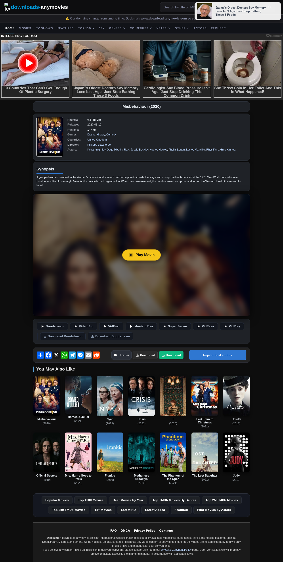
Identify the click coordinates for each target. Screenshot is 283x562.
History (101, 134)
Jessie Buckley (139, 149)
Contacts (166, 530)
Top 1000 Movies (90, 500)
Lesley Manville (195, 149)
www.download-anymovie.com (164, 18)
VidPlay (234, 326)
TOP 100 (84, 28)
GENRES (115, 28)
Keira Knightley (96, 149)
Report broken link (217, 355)
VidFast (114, 326)
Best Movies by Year (128, 500)
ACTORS (200, 28)
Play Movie (145, 255)
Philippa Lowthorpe (99, 144)
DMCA (125, 530)
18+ (102, 28)
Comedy (111, 134)
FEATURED (65, 28)
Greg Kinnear (228, 149)
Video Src (86, 326)
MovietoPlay (143, 326)
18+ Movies (103, 510)
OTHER (180, 28)
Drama (91, 134)
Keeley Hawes (158, 149)
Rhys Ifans (212, 149)
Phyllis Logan (176, 149)
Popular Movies (57, 500)
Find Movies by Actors (214, 510)
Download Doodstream (65, 336)
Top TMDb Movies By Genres (174, 500)
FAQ (113, 530)
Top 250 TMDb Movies (68, 510)
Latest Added (155, 510)
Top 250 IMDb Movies (222, 500)
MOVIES (25, 28)
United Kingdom (97, 139)
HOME (9, 28)
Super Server (177, 326)
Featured (181, 510)
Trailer (124, 355)
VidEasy (208, 326)
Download (147, 355)
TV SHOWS (44, 28)
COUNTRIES (139, 28)
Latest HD (128, 510)
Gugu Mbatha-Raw (118, 149)
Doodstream (55, 326)
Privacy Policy (144, 530)
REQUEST (218, 28)
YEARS (161, 28)
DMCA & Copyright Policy (176, 549)
